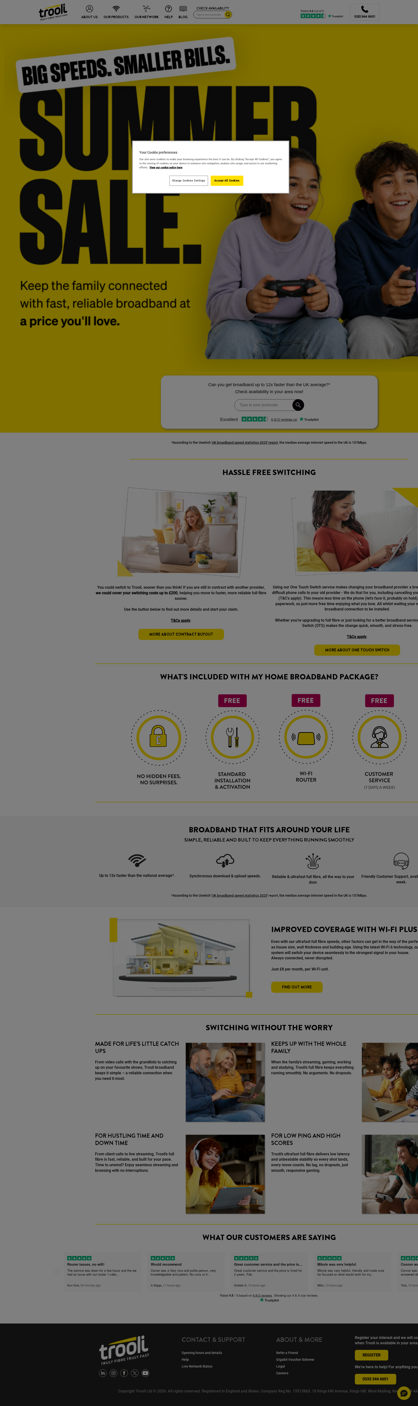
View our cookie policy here (165, 167)
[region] (210, 167)
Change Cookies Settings (188, 180)
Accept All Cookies (226, 180)
